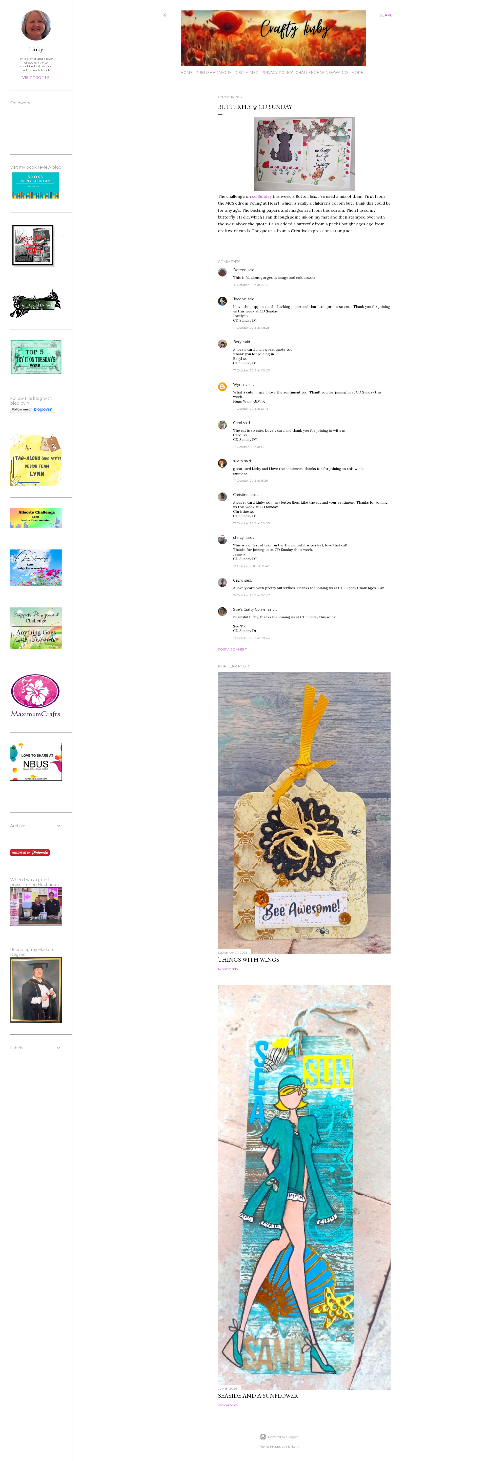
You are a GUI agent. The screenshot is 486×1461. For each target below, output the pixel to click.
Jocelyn (240, 299)
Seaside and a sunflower (258, 1395)
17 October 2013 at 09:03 (251, 370)
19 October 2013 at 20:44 (251, 638)
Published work (213, 72)
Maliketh (292, 1446)
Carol (237, 423)
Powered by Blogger (283, 1437)
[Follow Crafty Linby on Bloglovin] (32, 411)
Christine (241, 494)
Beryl (237, 342)
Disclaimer (246, 72)
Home (186, 72)
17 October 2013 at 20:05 (251, 523)
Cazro (238, 580)
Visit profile (36, 77)
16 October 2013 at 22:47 (251, 285)
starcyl (239, 537)
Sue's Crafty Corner (250, 609)
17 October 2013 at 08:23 (251, 327)
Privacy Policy (277, 72)
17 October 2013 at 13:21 (250, 447)
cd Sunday (262, 196)
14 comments (228, 969)
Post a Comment (232, 649)
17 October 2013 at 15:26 (250, 480)
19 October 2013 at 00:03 (251, 595)
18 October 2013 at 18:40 (251, 566)
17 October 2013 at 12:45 (250, 408)
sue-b (238, 461)
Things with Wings (248, 959)
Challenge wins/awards (322, 72)
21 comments (227, 1405)
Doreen (240, 270)
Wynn (238, 384)
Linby (36, 49)
